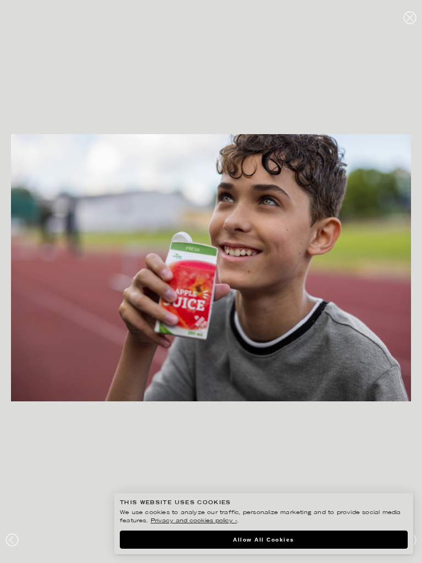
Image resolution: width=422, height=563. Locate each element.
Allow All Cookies (264, 540)
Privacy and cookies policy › (194, 520)
